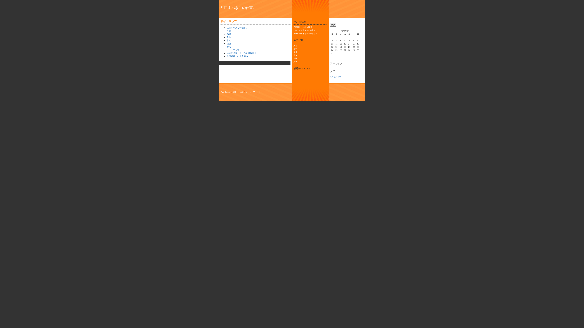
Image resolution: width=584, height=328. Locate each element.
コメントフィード (253, 92)
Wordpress (225, 92)
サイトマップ (233, 50)
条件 (229, 37)
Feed (241, 92)
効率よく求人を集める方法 (304, 30)
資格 (229, 47)
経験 (229, 43)
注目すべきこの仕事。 (238, 8)
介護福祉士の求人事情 (237, 56)
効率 (229, 34)
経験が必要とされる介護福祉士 (241, 53)
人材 (229, 31)
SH (234, 92)
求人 (229, 40)
